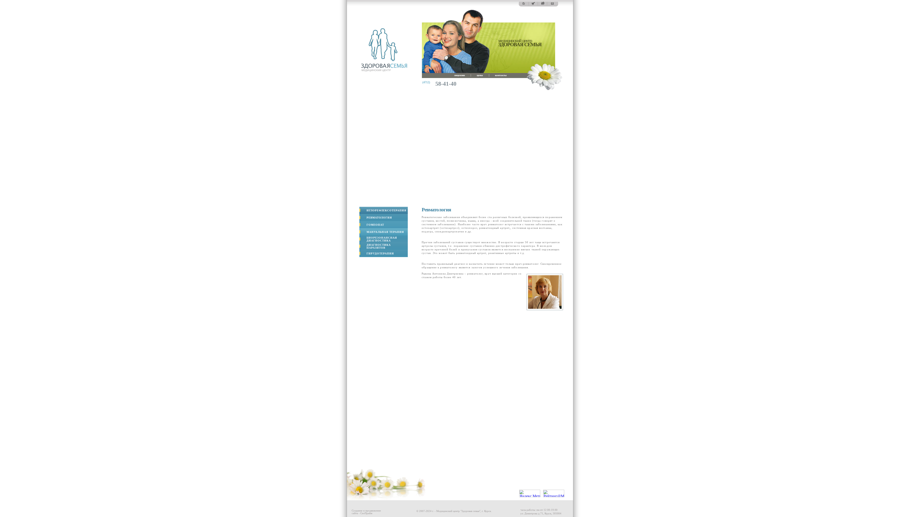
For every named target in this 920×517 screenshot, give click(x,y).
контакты (501, 75)
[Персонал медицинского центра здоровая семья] (542, 4)
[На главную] (523, 3)
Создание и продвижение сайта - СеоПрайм (366, 512)
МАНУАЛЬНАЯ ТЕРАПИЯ (385, 231)
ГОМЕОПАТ (375, 224)
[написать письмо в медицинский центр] (552, 3)
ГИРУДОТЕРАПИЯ (380, 253)
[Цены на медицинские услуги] (533, 3)
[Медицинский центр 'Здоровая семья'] (383, 71)
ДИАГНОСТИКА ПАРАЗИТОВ (379, 246)
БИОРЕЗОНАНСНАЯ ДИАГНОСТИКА (382, 239)
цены (480, 75)
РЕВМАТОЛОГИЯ (379, 217)
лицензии (459, 75)
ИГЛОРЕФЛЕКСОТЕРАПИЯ (386, 210)
